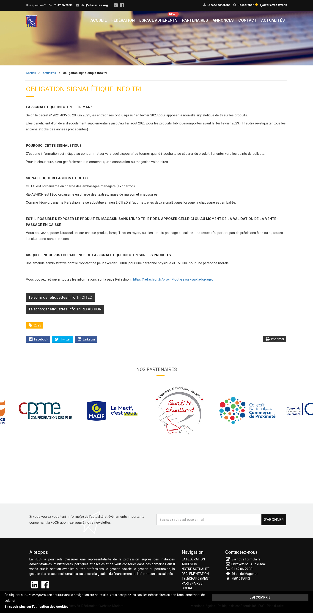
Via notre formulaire (246, 559)
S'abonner (274, 519)
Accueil (99, 20)
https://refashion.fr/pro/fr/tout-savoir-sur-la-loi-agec (173, 279)
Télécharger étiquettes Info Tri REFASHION (65, 309)
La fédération (193, 559)
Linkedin (88, 339)
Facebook (40, 339)
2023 (37, 325)
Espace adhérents (158, 20)
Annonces (223, 20)
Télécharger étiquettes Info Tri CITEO (60, 297)
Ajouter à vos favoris (273, 5)
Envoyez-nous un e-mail (248, 564)
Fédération (123, 20)
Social (187, 588)
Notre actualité (196, 569)
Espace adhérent (218, 5)
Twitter (65, 339)
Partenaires (195, 20)
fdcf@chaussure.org (94, 5)
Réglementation (195, 574)
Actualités (273, 20)
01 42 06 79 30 (63, 5)
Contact (247, 20)
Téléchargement (196, 578)
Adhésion (189, 564)
